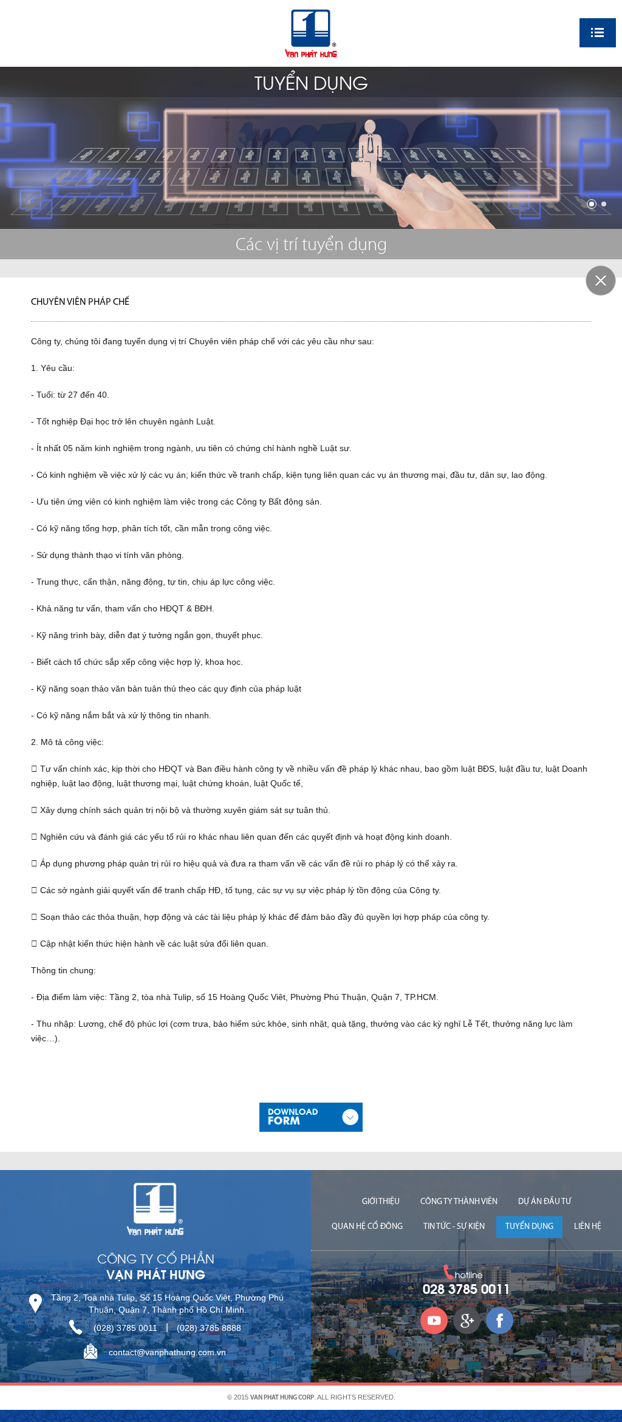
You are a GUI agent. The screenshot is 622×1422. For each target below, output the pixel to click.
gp (466, 1320)
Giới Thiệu (381, 1201)
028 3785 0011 (466, 1290)
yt (434, 1320)
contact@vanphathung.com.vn (167, 1352)
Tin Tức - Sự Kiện (454, 1226)
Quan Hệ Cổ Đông (367, 1226)
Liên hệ (587, 1226)
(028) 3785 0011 (125, 1328)
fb (499, 1320)
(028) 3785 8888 (209, 1328)
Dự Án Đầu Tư (544, 1201)
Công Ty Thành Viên (458, 1201)
